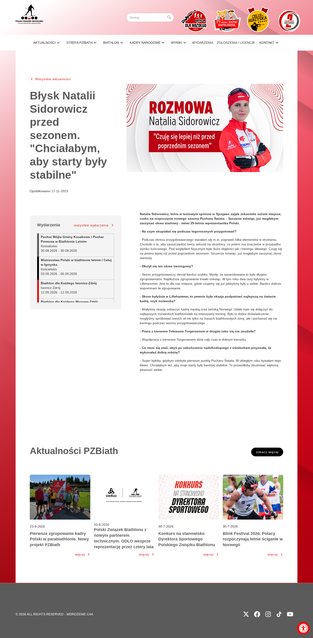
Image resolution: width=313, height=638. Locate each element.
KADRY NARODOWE (145, 42)
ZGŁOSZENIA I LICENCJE (236, 42)
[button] (46, 43)
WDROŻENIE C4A (79, 614)
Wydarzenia (202, 42)
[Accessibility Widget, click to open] (303, 628)
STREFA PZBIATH (79, 42)
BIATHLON (111, 42)
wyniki (176, 42)
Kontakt (266, 42)
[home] (29, 17)
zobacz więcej (267, 452)
